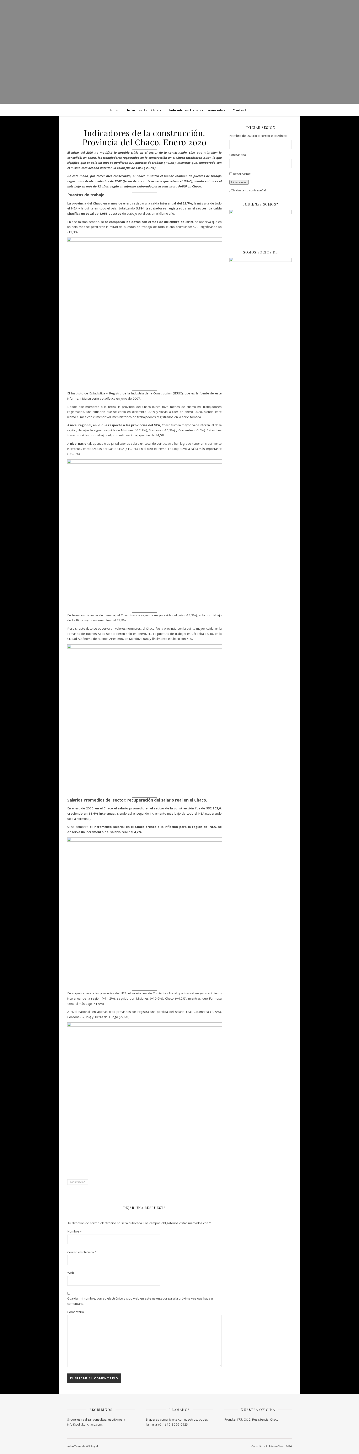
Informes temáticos (144, 110)
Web (70, 1272)
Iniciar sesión (239, 182)
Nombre (74, 1231)
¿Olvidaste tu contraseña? (248, 190)
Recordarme (242, 174)
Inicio (115, 110)
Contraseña (237, 155)
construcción (77, 1182)
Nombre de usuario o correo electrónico (258, 135)
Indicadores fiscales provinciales (197, 110)
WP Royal (92, 1446)
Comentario (75, 1312)
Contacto (241, 110)
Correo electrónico (81, 1252)
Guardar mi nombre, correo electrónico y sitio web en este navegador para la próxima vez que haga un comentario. (140, 1301)
